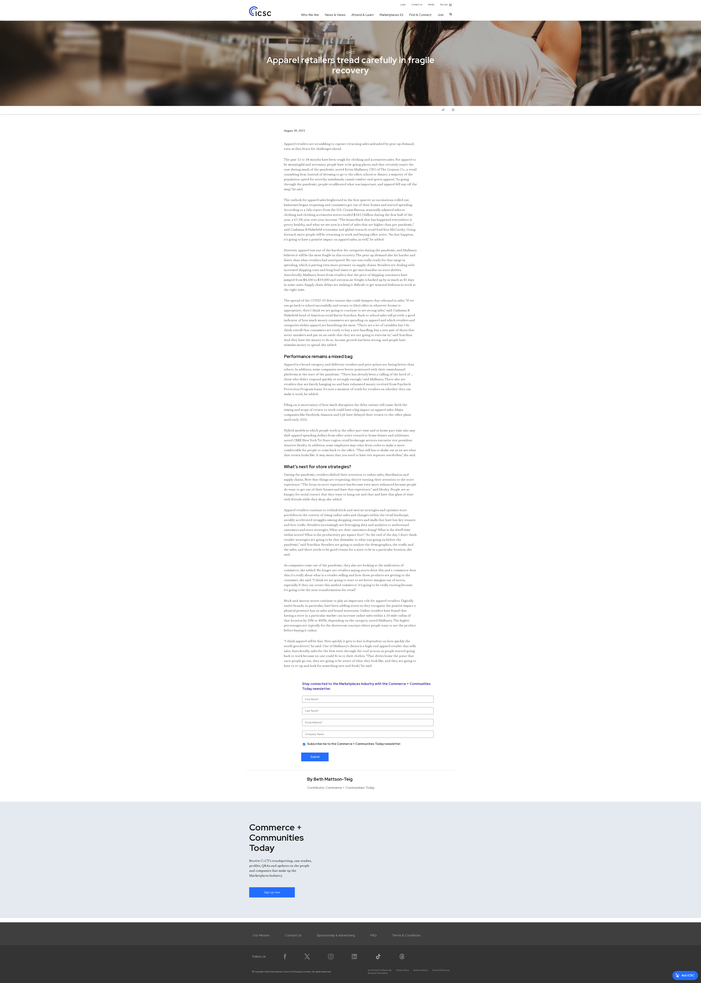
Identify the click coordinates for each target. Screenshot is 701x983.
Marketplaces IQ (391, 15)
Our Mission (260, 935)
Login (403, 4)
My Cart (444, 4)
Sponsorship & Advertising (336, 935)
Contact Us (417, 4)
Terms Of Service (441, 970)
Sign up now (272, 892)
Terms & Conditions (406, 935)
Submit (314, 756)
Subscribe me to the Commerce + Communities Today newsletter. (354, 744)
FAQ (373, 935)
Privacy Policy (402, 970)
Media (431, 4)
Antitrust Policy (420, 970)
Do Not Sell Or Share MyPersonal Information (380, 972)
